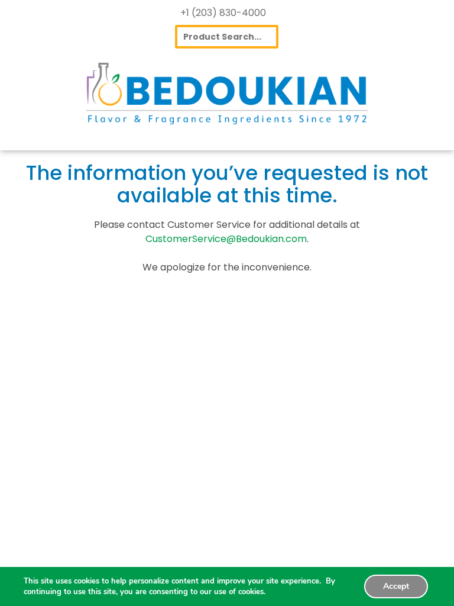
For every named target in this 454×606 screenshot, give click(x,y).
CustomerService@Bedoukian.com (226, 239)
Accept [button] (396, 586)
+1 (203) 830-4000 (223, 13)
